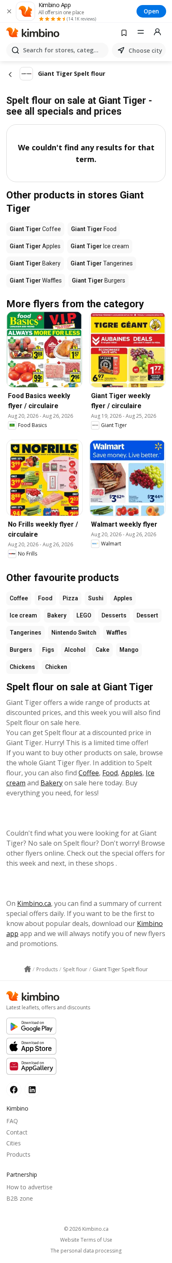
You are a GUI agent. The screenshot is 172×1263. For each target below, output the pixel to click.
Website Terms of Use (86, 1240)
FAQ (12, 1121)
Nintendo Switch (73, 632)
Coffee (19, 598)
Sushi (96, 598)
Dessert (147, 615)
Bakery (56, 615)
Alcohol (75, 649)
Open (151, 11)
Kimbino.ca (34, 903)
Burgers (21, 649)
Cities (13, 1143)
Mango (129, 649)
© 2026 (86, 1228)
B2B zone (19, 1198)
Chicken (56, 667)
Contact (17, 1132)
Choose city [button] (145, 50)
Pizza (70, 598)
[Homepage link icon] (27, 969)
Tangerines (25, 632)
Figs (48, 649)
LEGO (83, 615)
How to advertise (29, 1187)
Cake (102, 649)
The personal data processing (86, 1251)
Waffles (116, 632)
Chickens (22, 667)
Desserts (113, 615)
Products (18, 1154)
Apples (123, 598)
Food (45, 598)
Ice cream (23, 615)
